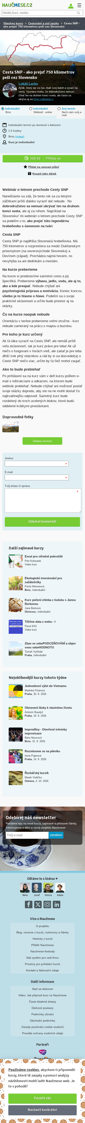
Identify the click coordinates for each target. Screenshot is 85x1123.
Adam (60, 895)
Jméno (9, 458)
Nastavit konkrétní (42, 1110)
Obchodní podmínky (42, 1020)
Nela (25, 895)
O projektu (42, 926)
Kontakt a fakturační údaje (42, 970)
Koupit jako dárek (44, 173)
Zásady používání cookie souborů (42, 1026)
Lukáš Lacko (28, 83)
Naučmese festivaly (42, 951)
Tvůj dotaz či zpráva (17, 485)
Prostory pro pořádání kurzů (42, 964)
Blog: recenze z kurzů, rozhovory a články (42, 932)
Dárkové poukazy (42, 1007)
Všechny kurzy (13, 23)
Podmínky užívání (42, 1014)
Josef (37, 895)
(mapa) (19, 136)
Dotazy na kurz (42, 441)
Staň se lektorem (42, 989)
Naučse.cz (17, 5)
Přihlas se (45, 158)
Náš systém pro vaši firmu (42, 957)
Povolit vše (42, 1098)
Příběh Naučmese (42, 945)
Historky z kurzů (43, 938)
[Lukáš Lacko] (10, 90)
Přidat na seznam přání (43, 166)
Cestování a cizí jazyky (43, 23)
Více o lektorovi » (43, 99)
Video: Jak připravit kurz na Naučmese (42, 995)
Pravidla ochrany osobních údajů (42, 1033)
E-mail (9, 472)
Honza (48, 895)
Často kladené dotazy (42, 1001)
